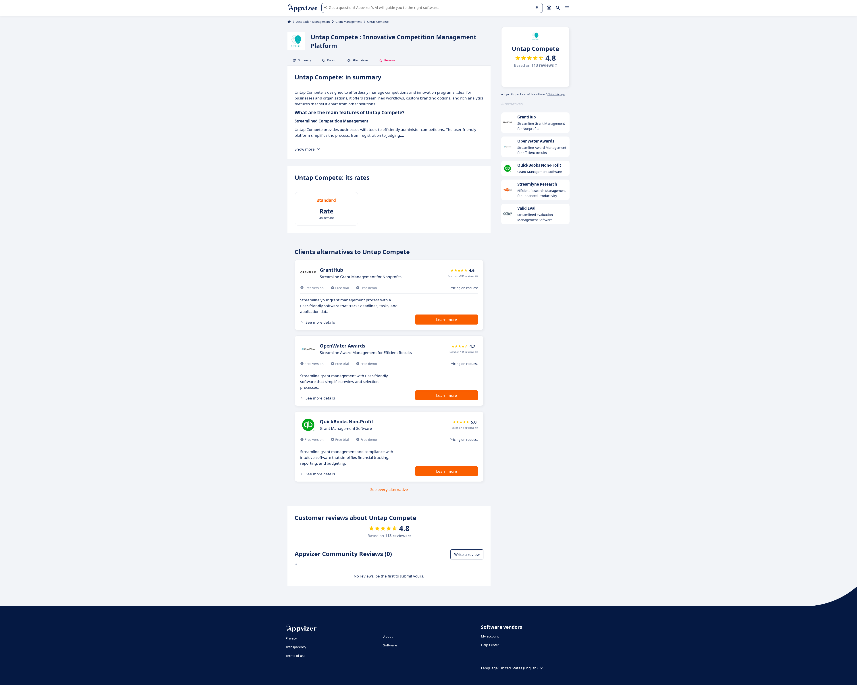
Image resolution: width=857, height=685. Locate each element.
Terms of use (295, 655)
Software (390, 645)
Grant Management (348, 22)
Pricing (331, 60)
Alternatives (360, 60)
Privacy (291, 638)
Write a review (467, 554)
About (388, 636)
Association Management (313, 22)
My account (490, 636)
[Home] (289, 21)
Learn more (446, 319)
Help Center (490, 645)
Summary (304, 60)
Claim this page (556, 94)
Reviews (389, 60)
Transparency (296, 647)
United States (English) (518, 668)
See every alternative (389, 489)
